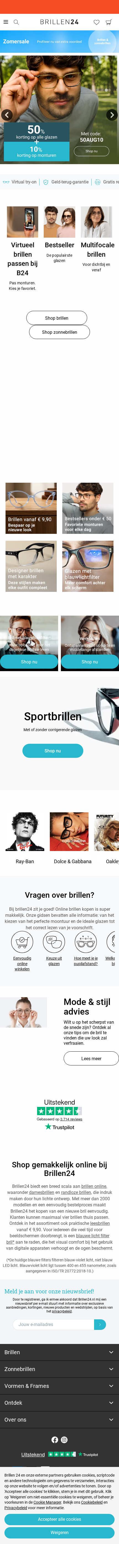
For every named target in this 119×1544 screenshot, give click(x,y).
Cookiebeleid (92, 1502)
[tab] (59, 1352)
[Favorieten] (96, 22)
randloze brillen (76, 1192)
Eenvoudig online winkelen (22, 963)
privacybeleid (62, 1311)
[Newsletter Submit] (100, 1324)
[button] (7, 115)
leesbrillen (100, 1223)
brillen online (93, 1186)
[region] (22, 222)
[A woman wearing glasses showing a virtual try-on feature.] (23, 1012)
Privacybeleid (15, 1508)
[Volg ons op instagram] (64, 1440)
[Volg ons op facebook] (54, 1440)
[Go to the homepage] (59, 22)
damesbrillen (41, 1192)
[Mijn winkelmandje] (109, 22)
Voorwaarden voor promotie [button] (59, 169)
